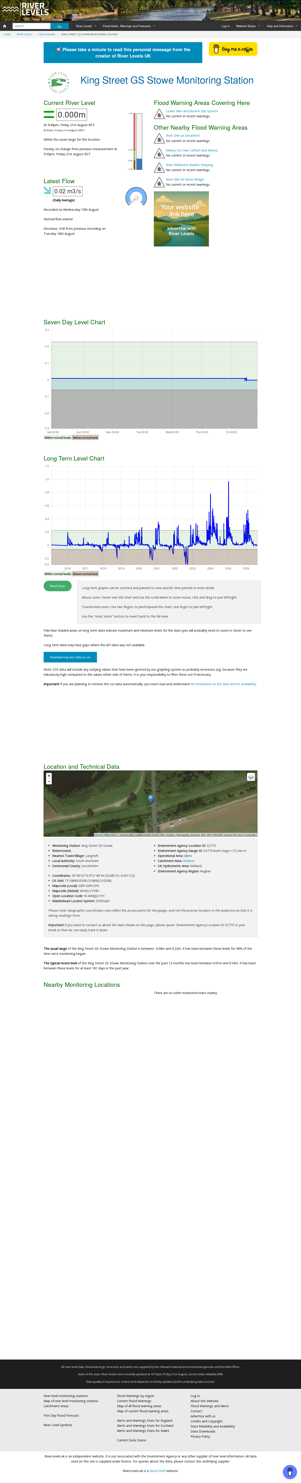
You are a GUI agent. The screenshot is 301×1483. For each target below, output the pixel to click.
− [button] (49, 781)
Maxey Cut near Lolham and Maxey (191, 150)
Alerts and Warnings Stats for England (144, 1420)
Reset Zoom (57, 586)
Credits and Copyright (207, 1421)
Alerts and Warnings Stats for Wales (143, 1431)
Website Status (246, 26)
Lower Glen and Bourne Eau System (192, 111)
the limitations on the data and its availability (223, 684)
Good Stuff (157, 1471)
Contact (196, 1411)
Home (7, 34)
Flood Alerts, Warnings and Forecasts (127, 26)
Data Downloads (203, 1431)
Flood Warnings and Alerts (210, 1406)
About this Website (205, 1401)
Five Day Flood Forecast (61, 1415)
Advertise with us (203, 1416)
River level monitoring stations (66, 1396)
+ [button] (49, 775)
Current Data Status (131, 1440)
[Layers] (251, 777)
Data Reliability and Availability (213, 1426)
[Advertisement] (150, 282)
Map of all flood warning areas (139, 1406)
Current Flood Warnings (134, 1401)
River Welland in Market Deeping (189, 165)
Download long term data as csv (70, 657)
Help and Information (280, 26)
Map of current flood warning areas (143, 1411)
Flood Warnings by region (135, 1396)
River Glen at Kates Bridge (185, 179)
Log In (226, 26)
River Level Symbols (58, 1425)
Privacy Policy (200, 1436)
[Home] (4, 26)
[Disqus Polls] (150, 1064)
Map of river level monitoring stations (71, 1401)
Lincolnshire (46, 34)
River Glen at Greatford (182, 135)
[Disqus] (150, 1179)
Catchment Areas (56, 1406)
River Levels (84, 26)
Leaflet (98, 834)
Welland (188, 861)
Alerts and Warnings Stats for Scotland (145, 1425)
